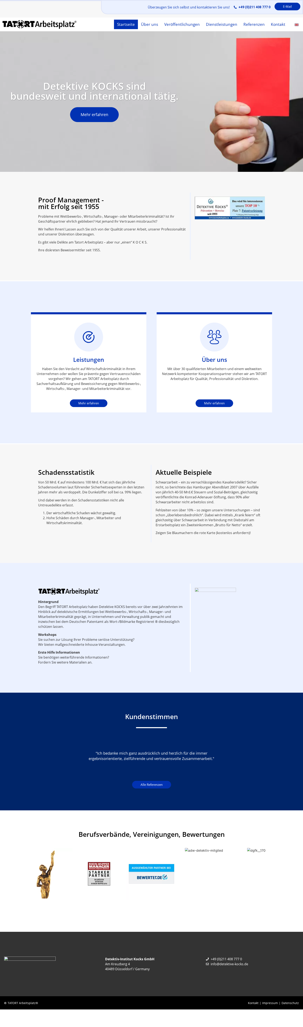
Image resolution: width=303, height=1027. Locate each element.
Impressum (270, 1003)
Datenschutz (290, 1003)
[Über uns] (214, 337)
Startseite (126, 24)
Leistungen (88, 359)
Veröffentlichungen (182, 24)
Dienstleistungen (221, 24)
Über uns (149, 24)
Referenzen (254, 24)
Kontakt (278, 24)
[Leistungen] (88, 337)
